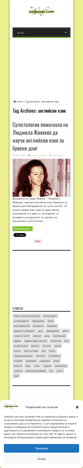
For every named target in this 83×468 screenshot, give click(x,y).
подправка (31, 361)
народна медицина (23, 356)
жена (47, 336)
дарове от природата (24, 331)
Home (19, 101)
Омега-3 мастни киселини (27, 316)
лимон (57, 346)
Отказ (42, 459)
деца (40, 331)
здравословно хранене (36, 341)
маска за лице (31, 351)
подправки (45, 361)
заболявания (59, 336)
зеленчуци (56, 341)
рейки (56, 361)
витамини (52, 326)
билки (50, 321)
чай (51, 371)
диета (65, 331)
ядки (16, 376)
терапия (47, 366)
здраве (17, 341)
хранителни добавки (36, 371)
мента (52, 351)
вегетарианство (22, 326)
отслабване (54, 356)
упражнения (61, 366)
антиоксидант (50, 316)
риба (28, 366)
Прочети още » (22, 228)
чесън (60, 371)
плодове (18, 361)
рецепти (18, 366)
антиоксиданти (21, 321)
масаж (17, 351)
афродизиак (38, 321)
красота (35, 346)
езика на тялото (22, 336)
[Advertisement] (41, 66)
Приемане (41, 448)
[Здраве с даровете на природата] (41, 16)
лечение (47, 346)
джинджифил (53, 331)
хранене (18, 371)
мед (44, 351)
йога (66, 341)
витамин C (38, 326)
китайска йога (21, 346)
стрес (37, 366)
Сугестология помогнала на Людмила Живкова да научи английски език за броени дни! (40, 136)
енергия (37, 336)
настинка (40, 356)
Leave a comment (39, 155)
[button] (77, 407)
